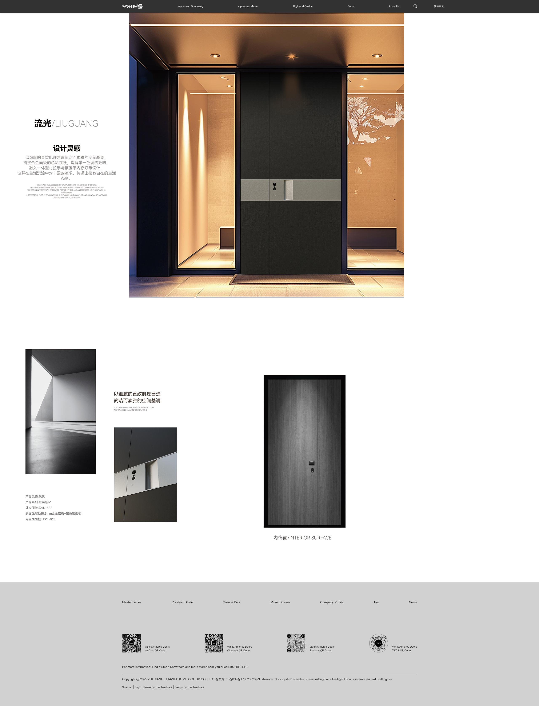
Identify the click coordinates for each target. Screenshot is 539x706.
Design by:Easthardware (189, 687)
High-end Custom (303, 6)
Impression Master (248, 6)
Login (138, 687)
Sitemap (127, 687)
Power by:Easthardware (157, 687)
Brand (351, 6)
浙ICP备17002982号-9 (244, 679)
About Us (394, 6)
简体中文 (439, 6)
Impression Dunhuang (190, 6)
